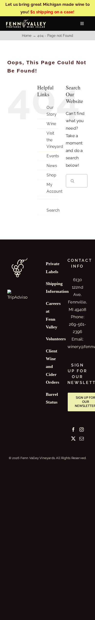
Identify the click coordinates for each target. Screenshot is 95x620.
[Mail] (81, 438)
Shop (51, 175)
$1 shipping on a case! (52, 11)
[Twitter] (73, 438)
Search (53, 210)
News (52, 165)
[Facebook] (73, 429)
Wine (51, 123)
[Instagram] (81, 429)
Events (53, 156)
